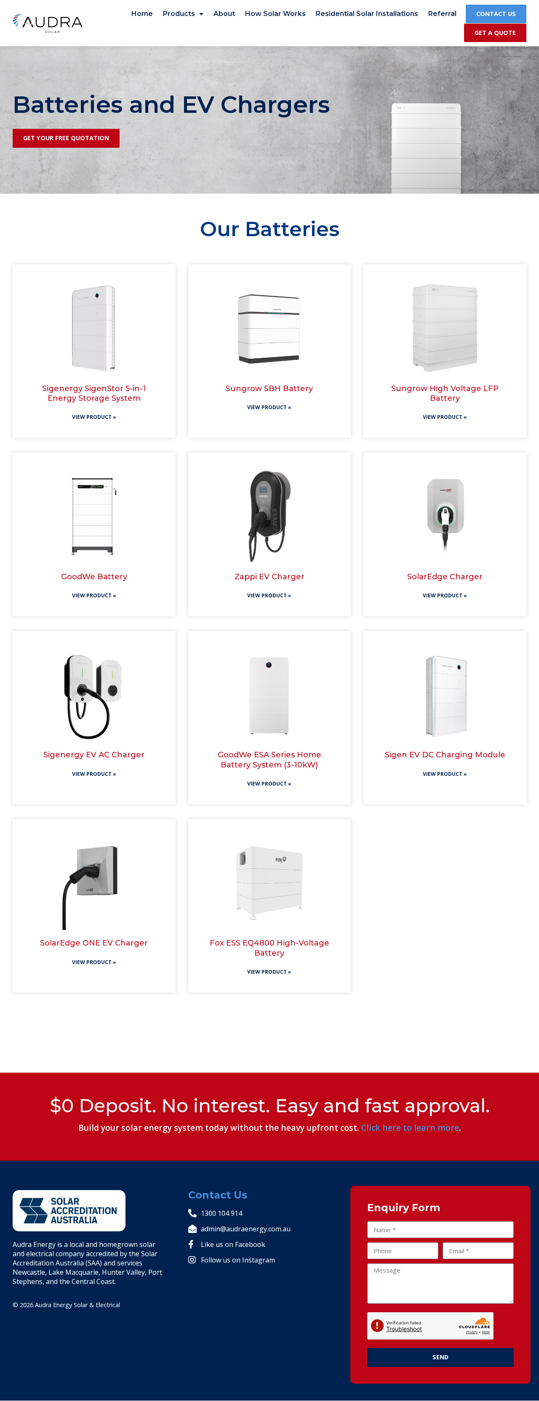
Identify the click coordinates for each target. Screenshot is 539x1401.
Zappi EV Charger (269, 576)
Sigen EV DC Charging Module (445, 754)
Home (142, 14)
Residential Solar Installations (367, 14)
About (224, 14)
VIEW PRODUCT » (94, 417)
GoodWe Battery (94, 576)
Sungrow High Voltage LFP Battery (445, 393)
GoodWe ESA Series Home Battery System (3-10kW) (269, 759)
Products (179, 14)
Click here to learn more (410, 1127)
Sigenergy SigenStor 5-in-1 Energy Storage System (94, 393)
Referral (442, 14)
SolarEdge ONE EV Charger (94, 943)
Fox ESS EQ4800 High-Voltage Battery (269, 947)
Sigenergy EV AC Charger (93, 754)
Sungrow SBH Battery (269, 388)
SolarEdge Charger (445, 576)
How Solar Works (275, 14)
